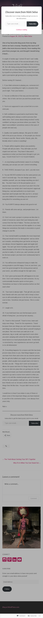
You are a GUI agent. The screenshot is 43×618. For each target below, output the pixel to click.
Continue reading (21, 29)
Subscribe (32, 24)
